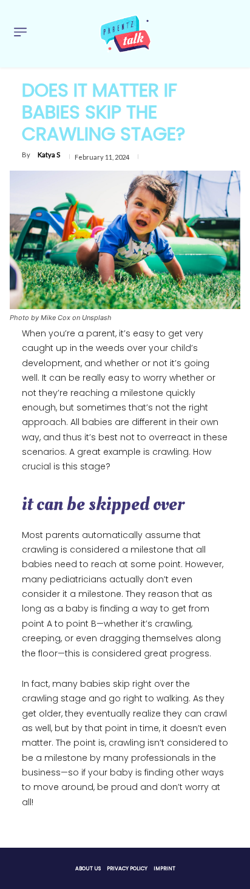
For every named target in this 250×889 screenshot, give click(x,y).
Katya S (49, 154)
